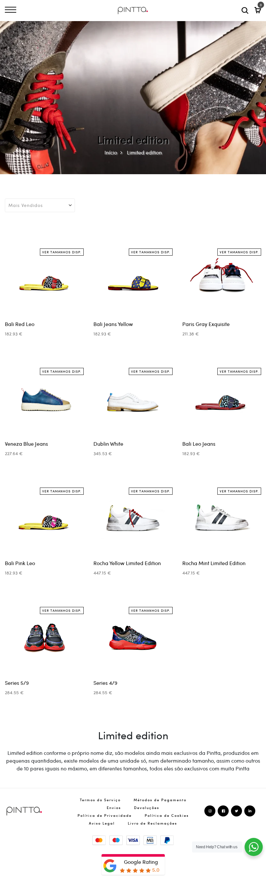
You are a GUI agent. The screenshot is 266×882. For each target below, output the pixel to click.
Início (110, 152)
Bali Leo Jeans (198, 444)
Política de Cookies (167, 815)
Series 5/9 (17, 683)
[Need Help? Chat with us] (254, 847)
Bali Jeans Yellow (113, 324)
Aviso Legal (102, 823)
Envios (114, 807)
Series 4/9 (105, 683)
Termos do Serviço (100, 800)
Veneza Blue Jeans (26, 444)
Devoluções (146, 807)
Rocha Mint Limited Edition (214, 563)
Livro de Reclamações (152, 823)
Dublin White (108, 444)
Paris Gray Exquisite (206, 324)
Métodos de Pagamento (160, 800)
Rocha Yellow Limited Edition (127, 563)
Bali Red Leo (19, 324)
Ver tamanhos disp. (61, 252)
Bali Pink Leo (20, 563)
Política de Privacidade (105, 815)
